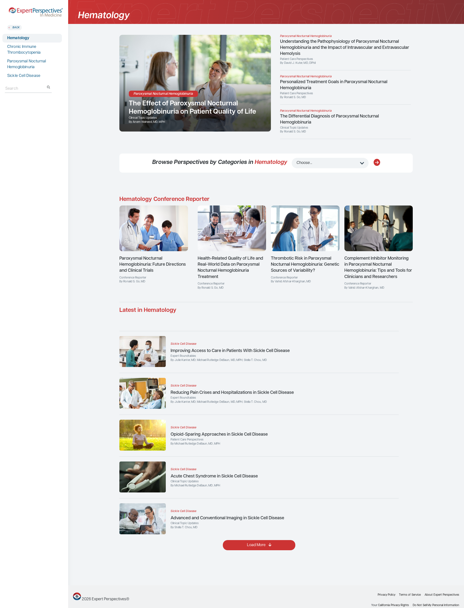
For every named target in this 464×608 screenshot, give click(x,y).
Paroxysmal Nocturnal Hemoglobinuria (26, 64)
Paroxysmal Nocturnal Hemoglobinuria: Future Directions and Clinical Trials (152, 264)
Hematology (18, 38)
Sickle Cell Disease (23, 76)
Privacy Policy (386, 594)
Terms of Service (410, 594)
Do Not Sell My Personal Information (436, 605)
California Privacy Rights (393, 605)
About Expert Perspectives (442, 594)
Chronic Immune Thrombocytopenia (24, 50)
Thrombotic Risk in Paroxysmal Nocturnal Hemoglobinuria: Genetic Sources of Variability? (305, 264)
